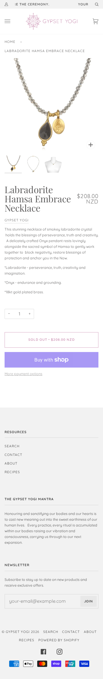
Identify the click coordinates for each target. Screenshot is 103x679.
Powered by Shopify (59, 640)
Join (88, 601)
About (11, 463)
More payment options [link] (23, 374)
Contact (13, 454)
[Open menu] (13, 21)
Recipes (12, 472)
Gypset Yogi (17, 220)
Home (10, 41)
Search (12, 446)
